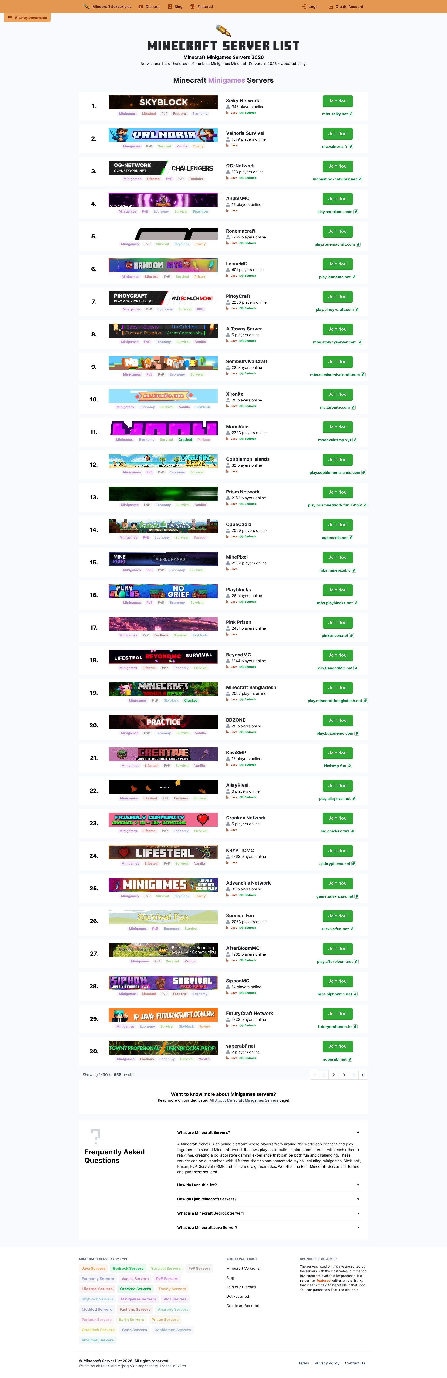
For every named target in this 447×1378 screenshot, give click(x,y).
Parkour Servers (96, 1319)
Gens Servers (134, 1329)
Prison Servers (165, 1319)
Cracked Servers (135, 1288)
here (355, 1290)
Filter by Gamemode (31, 18)
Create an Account (243, 1305)
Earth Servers (131, 1319)
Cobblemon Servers (172, 1329)
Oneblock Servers (98, 1329)
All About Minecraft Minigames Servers (244, 1100)
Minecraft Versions (243, 1268)
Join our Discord (241, 1287)
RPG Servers (175, 1299)
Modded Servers (96, 1309)
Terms (303, 1363)
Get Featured (237, 1296)
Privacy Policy (327, 1363)
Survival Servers (166, 1268)
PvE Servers (167, 1278)
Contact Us (355, 1363)
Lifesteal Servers (97, 1288)
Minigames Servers (138, 1299)
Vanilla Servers (135, 1278)
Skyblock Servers (97, 1299)
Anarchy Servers (173, 1309)
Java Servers (93, 1268)
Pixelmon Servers (97, 1339)
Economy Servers (97, 1278)
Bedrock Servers (128, 1268)
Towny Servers (172, 1288)
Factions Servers (134, 1309)
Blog (230, 1277)
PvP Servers (199, 1268)
